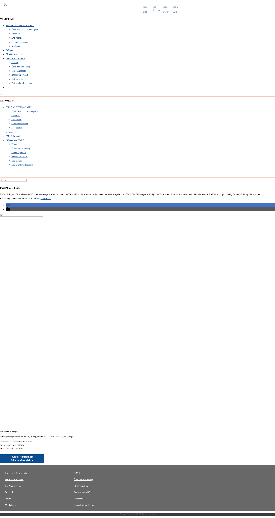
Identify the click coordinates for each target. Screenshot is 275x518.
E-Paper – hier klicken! (22, 460)
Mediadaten (16, 46)
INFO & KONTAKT (15, 58)
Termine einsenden (20, 42)
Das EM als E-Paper (14, 479)
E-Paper (9, 50)
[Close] (1, 94)
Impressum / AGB (19, 75)
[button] (7, 19)
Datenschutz (17, 79)
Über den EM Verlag (20, 66)
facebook (15, 33)
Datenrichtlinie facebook (22, 83)
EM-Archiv (16, 38)
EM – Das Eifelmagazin (16, 473)
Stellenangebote (18, 71)
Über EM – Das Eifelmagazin (24, 29)
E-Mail (14, 62)
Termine (8, 498)
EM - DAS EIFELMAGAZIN (20, 25)
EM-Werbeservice (14, 54)
